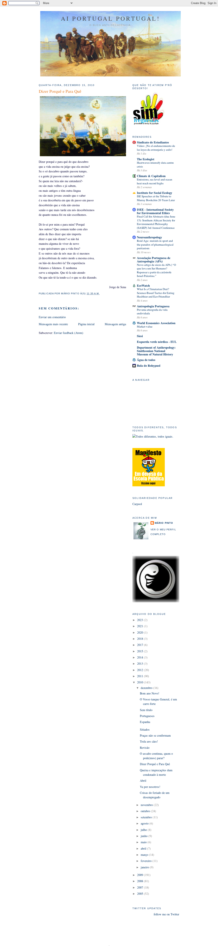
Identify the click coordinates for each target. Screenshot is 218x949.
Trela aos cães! (149, 741)
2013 (140, 663)
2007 (140, 887)
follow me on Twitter (166, 914)
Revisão (144, 748)
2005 (140, 894)
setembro (147, 817)
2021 (140, 626)
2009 (140, 875)
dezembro (147, 688)
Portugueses (147, 716)
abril (144, 848)
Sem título (146, 710)
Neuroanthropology (149, 237)
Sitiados (145, 729)
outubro (146, 811)
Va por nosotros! (150, 787)
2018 (140, 639)
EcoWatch (143, 285)
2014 (140, 657)
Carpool (137, 504)
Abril (143, 781)
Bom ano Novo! (149, 693)
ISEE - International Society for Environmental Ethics (155, 211)
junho (144, 836)
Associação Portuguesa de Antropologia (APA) (153, 259)
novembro (147, 805)
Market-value (144, 326)
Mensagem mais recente (53, 324)
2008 (140, 881)
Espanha (145, 722)
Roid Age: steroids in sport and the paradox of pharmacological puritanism (155, 244)
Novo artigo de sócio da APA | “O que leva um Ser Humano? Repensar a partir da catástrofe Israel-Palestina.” (156, 270)
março (145, 855)
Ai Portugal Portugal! (110, 18)
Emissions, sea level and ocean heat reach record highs (154, 181)
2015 (140, 651)
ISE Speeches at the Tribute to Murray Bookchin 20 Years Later (156, 198)
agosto (145, 823)
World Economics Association (156, 323)
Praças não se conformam (155, 735)
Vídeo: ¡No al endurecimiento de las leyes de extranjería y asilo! (156, 148)
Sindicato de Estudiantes (153, 142)
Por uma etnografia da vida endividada (152, 311)
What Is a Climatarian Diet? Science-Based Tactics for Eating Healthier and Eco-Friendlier (155, 292)
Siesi (140, 336)
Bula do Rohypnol (148, 365)
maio (144, 842)
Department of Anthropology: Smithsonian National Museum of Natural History (156, 350)
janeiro (145, 867)
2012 (140, 670)
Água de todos (146, 360)
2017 (140, 645)
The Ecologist (145, 159)
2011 (140, 676)
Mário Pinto (164, 523)
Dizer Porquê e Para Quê (155, 764)
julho (144, 830)
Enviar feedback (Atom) (68, 333)
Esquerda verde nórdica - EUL (156, 341)
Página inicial (86, 324)
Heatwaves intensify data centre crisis (155, 164)
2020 (140, 632)
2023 (140, 620)
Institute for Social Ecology (154, 192)
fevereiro (146, 861)
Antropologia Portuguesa (153, 306)
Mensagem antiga (115, 324)
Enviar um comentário (52, 317)
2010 (140, 682)
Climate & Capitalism (151, 176)
